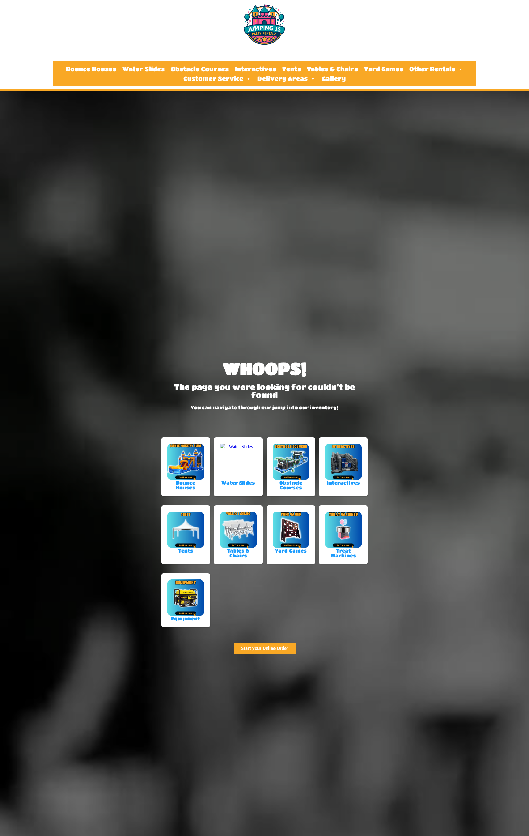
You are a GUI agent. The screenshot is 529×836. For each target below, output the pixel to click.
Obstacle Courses (200, 69)
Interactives (255, 69)
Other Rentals (432, 69)
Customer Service (213, 79)
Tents (291, 69)
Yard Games (383, 69)
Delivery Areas (282, 79)
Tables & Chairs (332, 69)
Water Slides (143, 69)
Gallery (334, 79)
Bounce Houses (91, 69)
